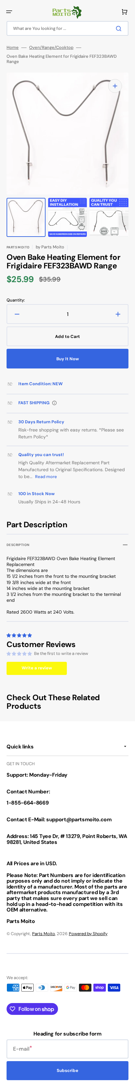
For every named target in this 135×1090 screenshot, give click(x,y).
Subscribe (67, 1070)
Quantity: (16, 300)
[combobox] (67, 28)
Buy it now (67, 359)
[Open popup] (54, 403)
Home (13, 47)
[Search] (119, 28)
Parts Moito (43, 933)
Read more (46, 476)
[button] (9, 12)
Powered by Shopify (88, 933)
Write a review (37, 668)
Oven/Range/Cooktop (51, 47)
